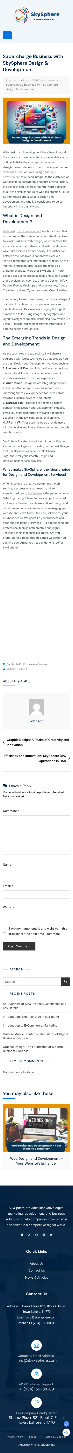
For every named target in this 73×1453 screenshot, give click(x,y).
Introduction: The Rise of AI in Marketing (31, 1017)
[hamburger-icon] (7, 35)
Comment (11, 811)
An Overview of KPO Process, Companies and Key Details (34, 1006)
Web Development (17, 669)
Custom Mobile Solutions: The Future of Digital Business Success (35, 1036)
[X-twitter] (29, 1235)
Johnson (36, 721)
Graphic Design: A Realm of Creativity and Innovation (38, 742)
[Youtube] (51, 1235)
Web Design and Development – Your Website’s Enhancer (36, 1161)
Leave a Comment (38, 664)
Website (8, 907)
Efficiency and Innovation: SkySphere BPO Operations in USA (35, 758)
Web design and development (22, 231)
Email (8, 886)
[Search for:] (36, 981)
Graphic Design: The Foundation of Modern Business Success (33, 1049)
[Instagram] (36, 1235)
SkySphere (35, 493)
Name (8, 864)
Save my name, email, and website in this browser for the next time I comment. (37, 931)
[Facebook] (22, 1235)
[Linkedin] (44, 1235)
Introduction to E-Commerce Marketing (30, 1025)
